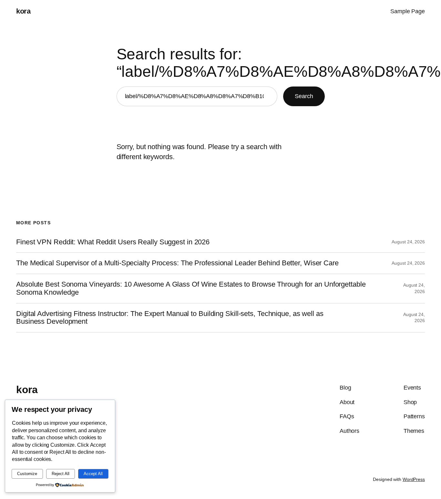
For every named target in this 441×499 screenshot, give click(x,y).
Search (304, 96)
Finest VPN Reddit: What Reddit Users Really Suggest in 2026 (113, 242)
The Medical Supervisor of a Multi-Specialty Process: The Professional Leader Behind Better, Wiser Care (177, 263)
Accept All (93, 473)
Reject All (60, 473)
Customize (27, 473)
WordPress (414, 479)
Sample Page (407, 11)
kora (23, 11)
